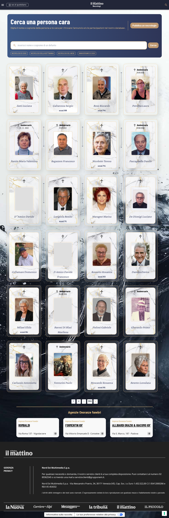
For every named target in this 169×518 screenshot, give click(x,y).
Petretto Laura (140, 105)
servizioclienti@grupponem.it (89, 477)
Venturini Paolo (63, 382)
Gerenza (8, 467)
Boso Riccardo (101, 105)
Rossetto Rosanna (101, 272)
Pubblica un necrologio (144, 25)
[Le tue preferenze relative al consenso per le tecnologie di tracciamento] (164, 513)
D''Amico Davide (24, 216)
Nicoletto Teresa (101, 161)
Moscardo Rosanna (102, 382)
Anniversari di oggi (87, 53)
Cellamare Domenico (24, 272)
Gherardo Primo (140, 327)
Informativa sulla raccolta (59, 514)
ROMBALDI (24, 425)
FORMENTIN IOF (74, 425)
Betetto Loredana (140, 382)
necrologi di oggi (19, 53)
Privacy (8, 470)
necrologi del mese (66, 53)
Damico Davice (140, 272)
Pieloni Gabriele (101, 327)
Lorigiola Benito (62, 216)
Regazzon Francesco (63, 161)
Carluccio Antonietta (24, 382)
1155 (90, 401)
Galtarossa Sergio (63, 105)
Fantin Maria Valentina (24, 161)
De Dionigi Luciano (140, 216)
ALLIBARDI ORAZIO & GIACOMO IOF (131, 425)
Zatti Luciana (24, 105)
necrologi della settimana (42, 53)
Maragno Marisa (101, 216)
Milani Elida (24, 327)
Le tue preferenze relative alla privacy (96, 514)
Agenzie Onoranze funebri (84, 412)
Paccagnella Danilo (140, 161)
